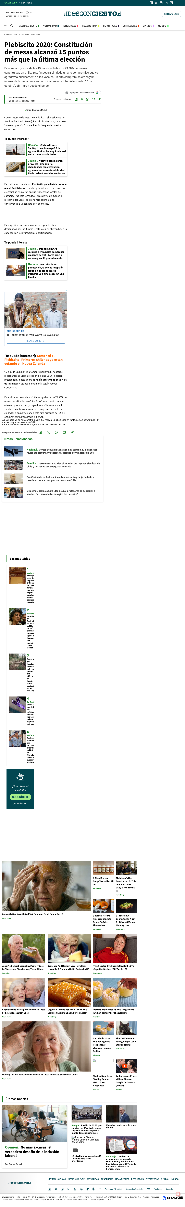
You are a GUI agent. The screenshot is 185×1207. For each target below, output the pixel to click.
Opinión (147, 26)
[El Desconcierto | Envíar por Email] (93, 99)
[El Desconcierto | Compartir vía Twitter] (82, 99)
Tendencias (69, 26)
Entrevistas (130, 26)
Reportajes (110, 26)
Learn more (34, 341)
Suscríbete (20, 797)
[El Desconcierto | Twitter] (156, 3)
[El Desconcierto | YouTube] (166, 3)
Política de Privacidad (113, 1189)
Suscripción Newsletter (134, 1189)
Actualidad (50, 26)
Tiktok (87, 1189)
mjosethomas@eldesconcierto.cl (45, 1199)
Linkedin (75, 1189)
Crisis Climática (25, 2)
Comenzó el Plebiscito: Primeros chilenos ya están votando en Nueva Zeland (33, 359)
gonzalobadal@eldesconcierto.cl (100, 1199)
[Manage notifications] (178, 1194)
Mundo (162, 26)
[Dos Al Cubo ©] (173, 1199)
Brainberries (15, 331)
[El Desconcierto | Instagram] (161, 2)
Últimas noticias (57, 1179)
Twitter (55, 1189)
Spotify (81, 1189)
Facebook (49, 1189)
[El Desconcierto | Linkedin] (171, 2)
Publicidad (158, 1189)
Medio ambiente (27, 26)
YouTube (68, 1189)
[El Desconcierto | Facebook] (151, 2)
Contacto (169, 1189)
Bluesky (100, 1189)
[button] (171, 14)
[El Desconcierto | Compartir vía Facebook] (76, 99)
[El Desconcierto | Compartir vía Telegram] (99, 99)
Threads (93, 1189)
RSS (148, 1189)
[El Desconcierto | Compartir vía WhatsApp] (87, 99)
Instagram (62, 1189)
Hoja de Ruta (89, 26)
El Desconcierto (11, 34)
